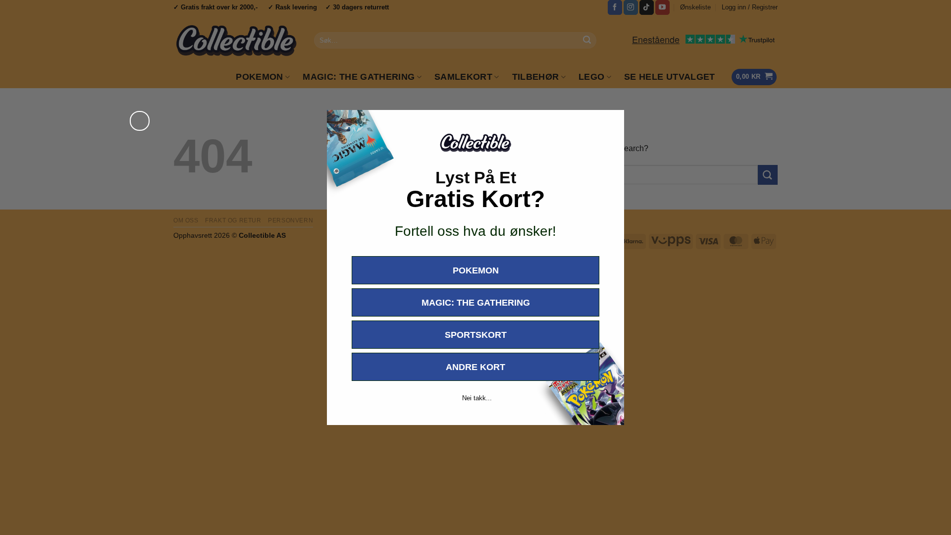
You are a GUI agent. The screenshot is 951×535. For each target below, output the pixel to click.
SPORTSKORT (476, 335)
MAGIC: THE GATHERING (476, 303)
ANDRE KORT (475, 367)
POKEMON (476, 270)
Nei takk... (477, 398)
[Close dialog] (140, 121)
